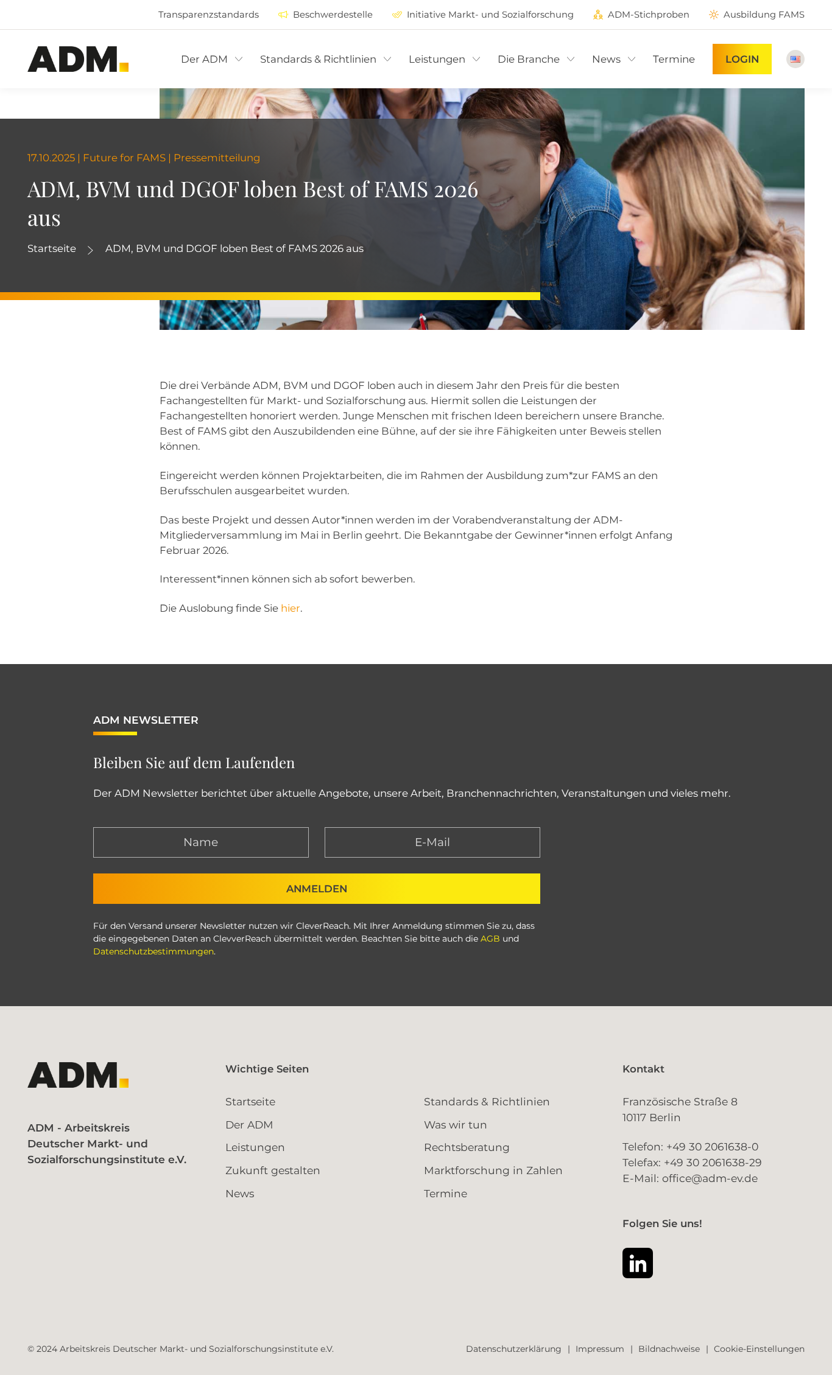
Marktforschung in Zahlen (493, 1170)
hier (290, 608)
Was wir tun (455, 1124)
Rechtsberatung (467, 1147)
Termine (445, 1193)
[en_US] (795, 59)
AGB (490, 938)
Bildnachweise (669, 1348)
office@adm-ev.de (710, 1178)
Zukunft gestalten (272, 1170)
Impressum (600, 1348)
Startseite (51, 248)
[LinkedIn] (637, 1263)
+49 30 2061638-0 (712, 1146)
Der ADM (249, 1124)
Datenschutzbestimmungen (153, 951)
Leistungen (255, 1147)
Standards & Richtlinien (487, 1101)
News (239, 1193)
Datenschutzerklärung (514, 1348)
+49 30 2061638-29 (713, 1162)
